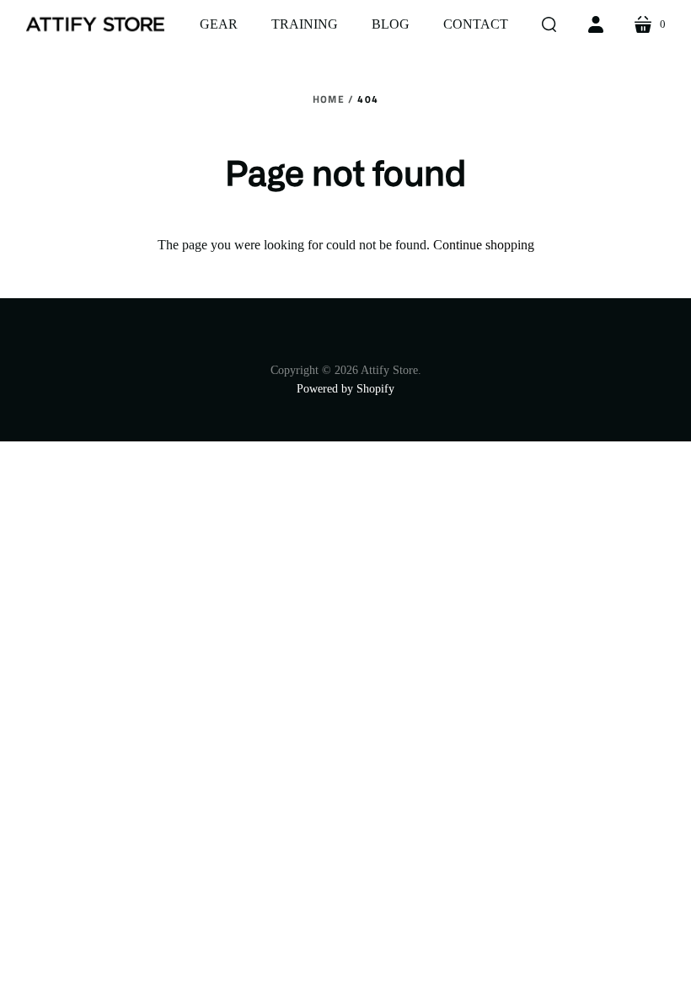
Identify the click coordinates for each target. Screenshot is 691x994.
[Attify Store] (94, 24)
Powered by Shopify (345, 388)
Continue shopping (483, 245)
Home (329, 99)
